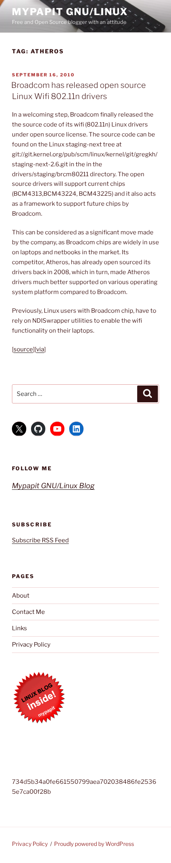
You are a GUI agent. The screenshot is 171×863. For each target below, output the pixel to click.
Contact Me (28, 612)
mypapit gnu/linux (70, 12)
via (40, 349)
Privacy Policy (31, 644)
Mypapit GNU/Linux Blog (53, 485)
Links (19, 628)
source (23, 349)
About (20, 595)
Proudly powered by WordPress (94, 843)
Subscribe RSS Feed (40, 540)
